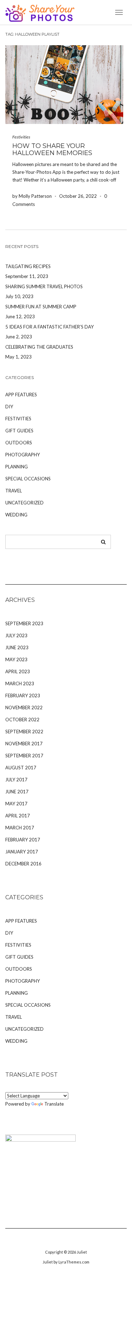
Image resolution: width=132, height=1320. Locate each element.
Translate (54, 1104)
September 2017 (24, 755)
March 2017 (19, 827)
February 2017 (22, 839)
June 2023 (17, 647)
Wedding (16, 514)
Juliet (82, 1252)
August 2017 (20, 767)
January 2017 (21, 851)
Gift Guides (19, 430)
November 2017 (24, 743)
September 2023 (24, 623)
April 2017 (17, 815)
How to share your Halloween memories (52, 149)
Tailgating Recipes (28, 266)
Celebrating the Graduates (39, 347)
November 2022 (24, 707)
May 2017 (16, 803)
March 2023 (19, 683)
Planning (16, 466)
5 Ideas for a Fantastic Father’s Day (49, 327)
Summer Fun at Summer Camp (40, 306)
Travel (13, 490)
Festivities (21, 137)
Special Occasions (28, 478)
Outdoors (18, 442)
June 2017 (17, 791)
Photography (22, 454)
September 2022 (24, 731)
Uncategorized (24, 502)
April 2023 (17, 671)
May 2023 (16, 659)
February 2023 (22, 695)
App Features (21, 394)
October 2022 (22, 719)
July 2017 (16, 779)
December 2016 (23, 863)
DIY (9, 406)
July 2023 (16, 635)
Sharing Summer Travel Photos (44, 286)
